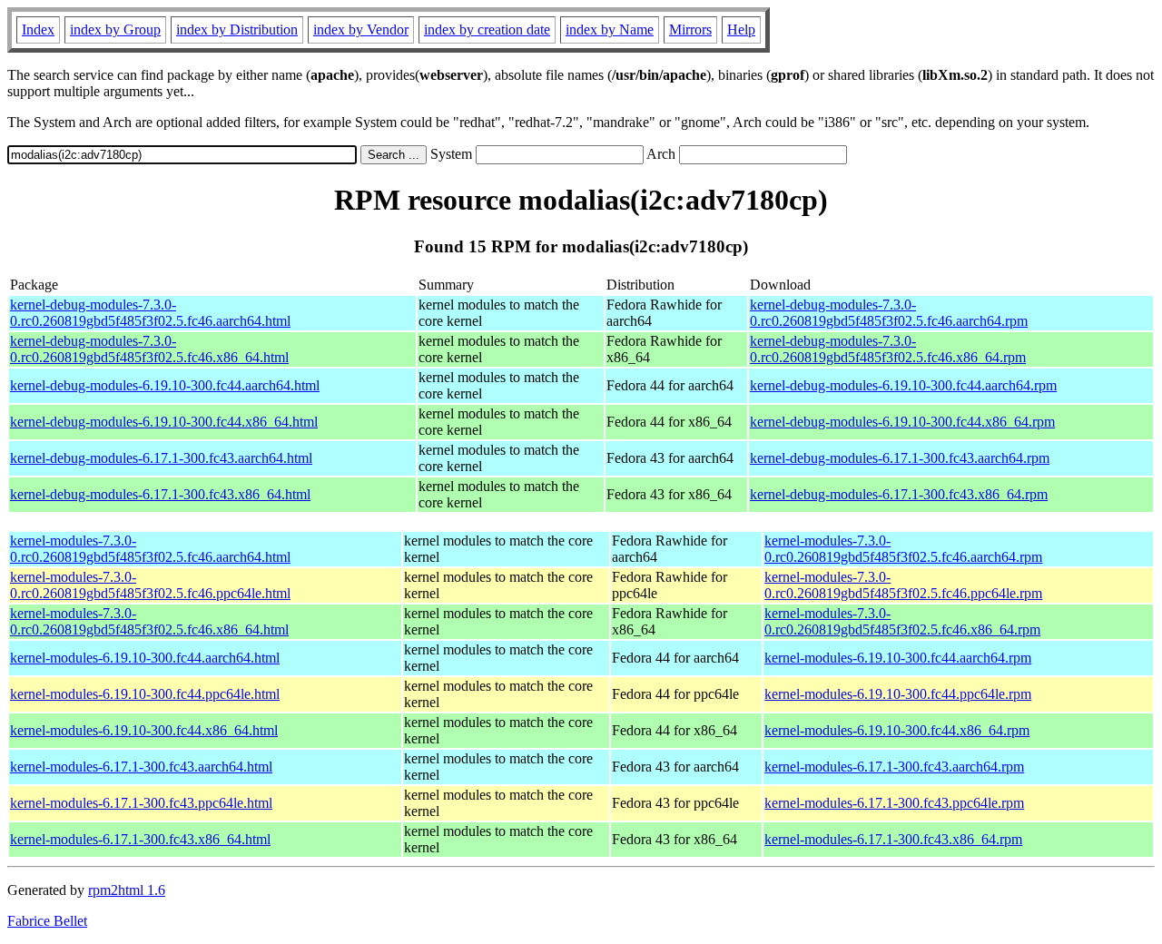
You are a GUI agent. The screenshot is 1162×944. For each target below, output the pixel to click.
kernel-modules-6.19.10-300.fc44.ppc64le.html (145, 694)
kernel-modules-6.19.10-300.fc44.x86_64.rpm (896, 730)
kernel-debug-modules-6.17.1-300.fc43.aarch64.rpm (899, 458)
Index (38, 29)
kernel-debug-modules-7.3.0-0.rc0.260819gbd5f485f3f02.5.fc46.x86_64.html (149, 349)
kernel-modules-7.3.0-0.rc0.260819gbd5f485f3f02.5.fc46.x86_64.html (149, 621)
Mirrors (690, 29)
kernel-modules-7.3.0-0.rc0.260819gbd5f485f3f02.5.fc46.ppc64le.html (150, 585)
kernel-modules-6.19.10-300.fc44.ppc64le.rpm (897, 694)
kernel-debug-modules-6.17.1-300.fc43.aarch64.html (161, 458)
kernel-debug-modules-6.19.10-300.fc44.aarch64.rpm (903, 385)
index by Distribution (237, 29)
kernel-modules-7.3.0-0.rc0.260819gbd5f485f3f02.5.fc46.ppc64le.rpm (903, 585)
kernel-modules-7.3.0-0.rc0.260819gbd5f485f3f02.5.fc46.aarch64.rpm (903, 549)
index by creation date (487, 29)
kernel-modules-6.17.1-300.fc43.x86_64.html (140, 839)
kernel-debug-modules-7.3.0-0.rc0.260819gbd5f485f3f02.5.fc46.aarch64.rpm (889, 313)
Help (741, 29)
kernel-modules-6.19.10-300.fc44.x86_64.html (144, 730)
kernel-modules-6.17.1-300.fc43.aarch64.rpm (894, 766)
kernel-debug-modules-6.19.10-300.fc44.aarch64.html (165, 385)
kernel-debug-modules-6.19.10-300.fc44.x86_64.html (164, 421)
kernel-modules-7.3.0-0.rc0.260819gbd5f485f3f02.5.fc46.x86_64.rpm (902, 621)
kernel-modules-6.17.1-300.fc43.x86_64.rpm (893, 839)
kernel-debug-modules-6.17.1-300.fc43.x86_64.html (160, 494)
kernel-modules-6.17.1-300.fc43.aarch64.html (141, 766)
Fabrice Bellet (47, 921)
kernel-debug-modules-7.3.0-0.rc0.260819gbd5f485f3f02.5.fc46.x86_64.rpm (888, 349)
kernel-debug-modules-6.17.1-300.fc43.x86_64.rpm (899, 494)
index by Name (610, 29)
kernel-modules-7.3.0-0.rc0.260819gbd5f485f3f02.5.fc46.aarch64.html (150, 549)
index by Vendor (361, 29)
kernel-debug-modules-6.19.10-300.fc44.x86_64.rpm (902, 421)
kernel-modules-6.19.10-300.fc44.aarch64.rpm (897, 657)
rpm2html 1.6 (126, 890)
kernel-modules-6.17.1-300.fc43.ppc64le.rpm (894, 803)
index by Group (115, 29)
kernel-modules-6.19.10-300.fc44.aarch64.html (145, 657)
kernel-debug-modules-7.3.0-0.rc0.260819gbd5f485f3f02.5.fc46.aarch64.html (150, 313)
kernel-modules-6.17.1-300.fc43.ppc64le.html (141, 803)
